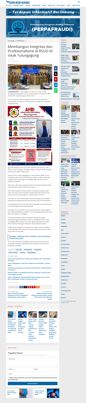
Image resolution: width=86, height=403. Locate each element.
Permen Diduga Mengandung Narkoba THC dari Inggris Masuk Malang (65, 116)
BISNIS (63, 216)
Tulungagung (31, 252)
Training (22, 252)
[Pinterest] (29, 287)
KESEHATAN (64, 248)
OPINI (63, 265)
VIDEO (63, 294)
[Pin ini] (56, 79)
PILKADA (63, 283)
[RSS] (38, 287)
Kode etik (19, 249)
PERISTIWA (64, 280)
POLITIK (63, 287)
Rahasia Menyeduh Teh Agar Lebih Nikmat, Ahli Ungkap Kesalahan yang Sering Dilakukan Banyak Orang (53, 328)
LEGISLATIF (64, 255)
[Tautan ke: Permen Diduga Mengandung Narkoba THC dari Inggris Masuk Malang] (65, 107)
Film (62, 230)
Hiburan (63, 237)
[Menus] (79, 2)
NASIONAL (64, 258)
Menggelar (37, 249)
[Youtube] (34, 287)
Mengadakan (28, 249)
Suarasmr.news (71, 301)
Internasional (65, 244)
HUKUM (63, 240)
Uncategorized (65, 290)
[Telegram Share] (56, 85)
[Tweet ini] (56, 73)
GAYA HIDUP (65, 233)
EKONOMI (64, 226)
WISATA (63, 298)
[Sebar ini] (56, 68)
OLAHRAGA (64, 262)
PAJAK (63, 269)
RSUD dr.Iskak (13, 252)
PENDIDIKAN (65, 276)
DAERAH (63, 223)
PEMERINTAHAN (66, 273)
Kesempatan (65, 251)
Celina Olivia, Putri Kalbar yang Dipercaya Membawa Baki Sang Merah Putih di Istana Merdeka (65, 171)
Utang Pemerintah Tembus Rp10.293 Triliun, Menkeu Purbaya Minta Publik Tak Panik (65, 195)
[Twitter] (25, 287)
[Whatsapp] (56, 90)
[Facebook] (21, 287)
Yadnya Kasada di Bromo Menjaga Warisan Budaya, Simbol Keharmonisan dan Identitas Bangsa (41, 295)
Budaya (63, 219)
